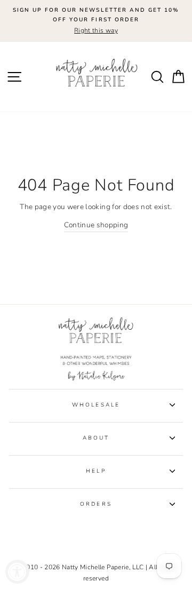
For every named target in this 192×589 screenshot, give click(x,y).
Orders (95, 504)
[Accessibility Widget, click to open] (17, 572)
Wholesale (96, 405)
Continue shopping (96, 225)
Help (96, 471)
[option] (96, 20)
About (96, 438)
